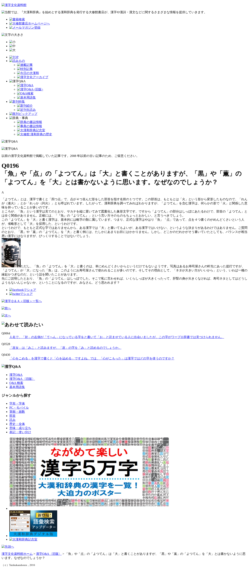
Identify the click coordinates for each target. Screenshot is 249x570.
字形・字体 (17, 403)
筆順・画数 (17, 411)
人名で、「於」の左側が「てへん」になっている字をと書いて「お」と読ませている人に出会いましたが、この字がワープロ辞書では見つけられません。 (116, 337)
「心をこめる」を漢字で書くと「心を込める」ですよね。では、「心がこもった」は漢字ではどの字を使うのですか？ (91, 358)
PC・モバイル (19, 407)
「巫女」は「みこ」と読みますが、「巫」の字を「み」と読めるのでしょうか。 (65, 347)
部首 (12, 415)
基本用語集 (17, 387)
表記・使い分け (20, 432)
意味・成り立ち (20, 428)
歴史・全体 (17, 424)
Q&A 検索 (16, 383)
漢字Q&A (16, 374)
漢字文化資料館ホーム (17, 553)
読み (12, 419)
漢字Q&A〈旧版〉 (22, 378)
